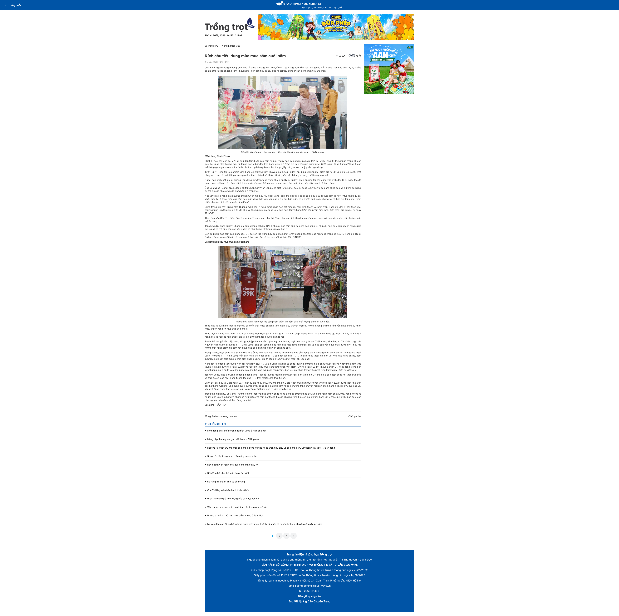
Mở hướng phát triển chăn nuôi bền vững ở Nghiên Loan (236, 430)
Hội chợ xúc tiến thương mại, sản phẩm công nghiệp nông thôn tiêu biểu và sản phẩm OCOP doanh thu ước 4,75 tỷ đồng (271, 447)
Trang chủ (212, 45)
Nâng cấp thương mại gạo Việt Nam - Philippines (233, 439)
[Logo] (15, 5)
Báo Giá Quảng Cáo (301, 601)
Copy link (356, 416)
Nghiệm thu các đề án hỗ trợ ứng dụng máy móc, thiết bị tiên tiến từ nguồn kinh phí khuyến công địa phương (264, 524)
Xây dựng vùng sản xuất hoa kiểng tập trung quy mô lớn (237, 507)
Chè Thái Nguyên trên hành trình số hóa (228, 490)
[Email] (353, 55)
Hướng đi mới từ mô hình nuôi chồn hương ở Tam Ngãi (235, 515)
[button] (350, 55)
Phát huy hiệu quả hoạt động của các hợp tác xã (233, 498)
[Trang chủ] (230, 24)
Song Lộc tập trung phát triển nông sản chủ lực (232, 456)
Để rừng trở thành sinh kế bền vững (226, 481)
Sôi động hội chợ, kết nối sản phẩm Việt (228, 473)
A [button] (337, 55)
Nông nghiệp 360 (231, 45)
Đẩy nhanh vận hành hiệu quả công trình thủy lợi (232, 464)
